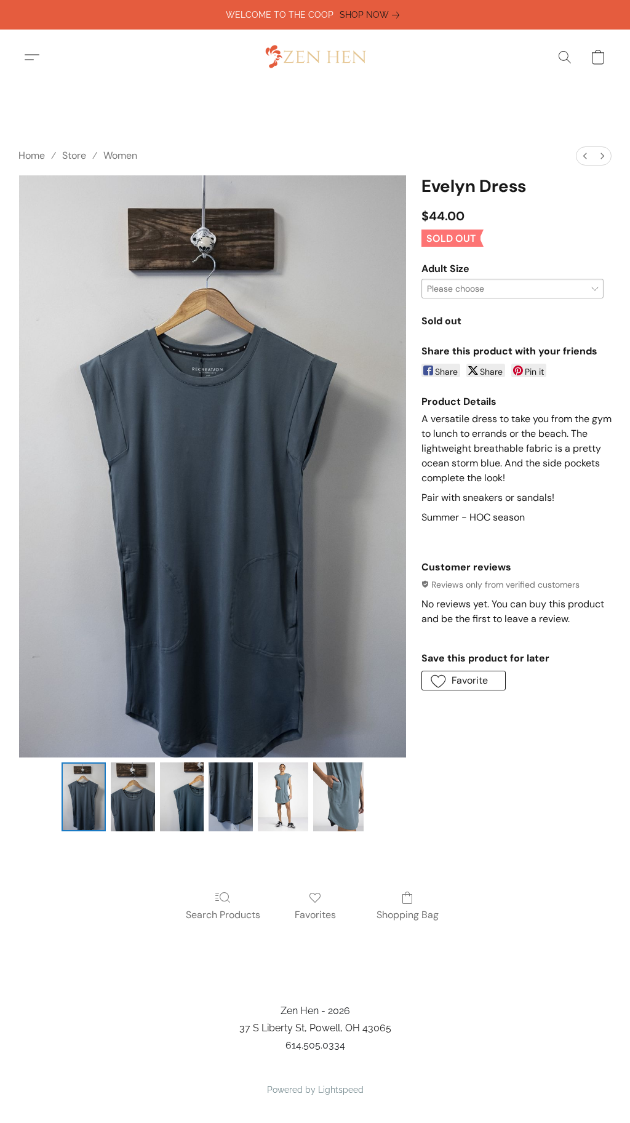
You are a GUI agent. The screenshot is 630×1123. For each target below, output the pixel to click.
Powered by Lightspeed (315, 1090)
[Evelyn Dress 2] (182, 796)
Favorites (315, 914)
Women (120, 155)
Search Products (223, 914)
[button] (315, 57)
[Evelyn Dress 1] (133, 796)
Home (31, 155)
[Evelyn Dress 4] (283, 796)
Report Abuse (315, 1069)
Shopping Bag (408, 914)
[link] (372, 14)
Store (74, 155)
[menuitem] (585, 156)
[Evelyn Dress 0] (84, 796)
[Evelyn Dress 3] (231, 796)
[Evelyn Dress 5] (338, 796)
